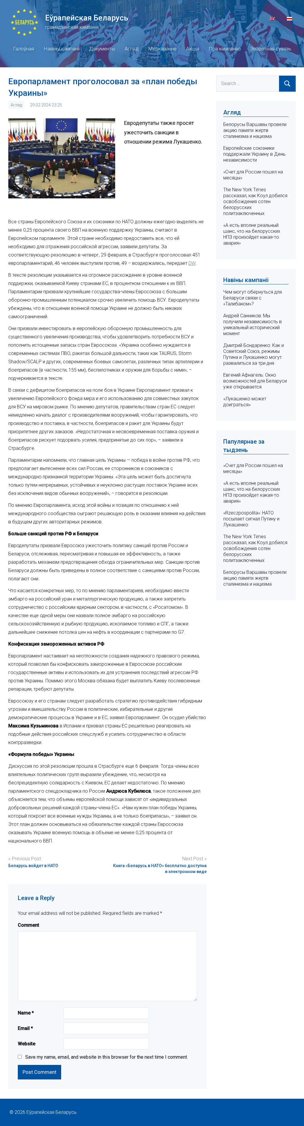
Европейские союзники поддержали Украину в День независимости (254, 154)
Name (26, 1013)
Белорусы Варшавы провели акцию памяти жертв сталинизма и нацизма (254, 130)
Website (26, 1044)
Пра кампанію (225, 49)
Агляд (132, 49)
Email (25, 1028)
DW (192, 263)
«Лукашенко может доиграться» (244, 401)
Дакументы (102, 49)
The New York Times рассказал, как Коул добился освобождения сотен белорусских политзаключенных (255, 201)
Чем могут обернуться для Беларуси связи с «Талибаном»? (252, 298)
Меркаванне (162, 49)
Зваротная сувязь (270, 49)
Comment (28, 925)
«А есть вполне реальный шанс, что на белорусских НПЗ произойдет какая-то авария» (251, 234)
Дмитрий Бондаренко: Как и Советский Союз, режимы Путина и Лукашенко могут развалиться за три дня (253, 354)
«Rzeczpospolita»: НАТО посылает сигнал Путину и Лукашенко (251, 519)
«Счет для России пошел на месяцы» (253, 468)
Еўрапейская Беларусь (86, 17)
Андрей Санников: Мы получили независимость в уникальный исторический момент (252, 324)
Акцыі (192, 49)
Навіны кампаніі (62, 49)
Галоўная (23, 49)
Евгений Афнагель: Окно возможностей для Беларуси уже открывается (255, 381)
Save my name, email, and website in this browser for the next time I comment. (106, 1057)
